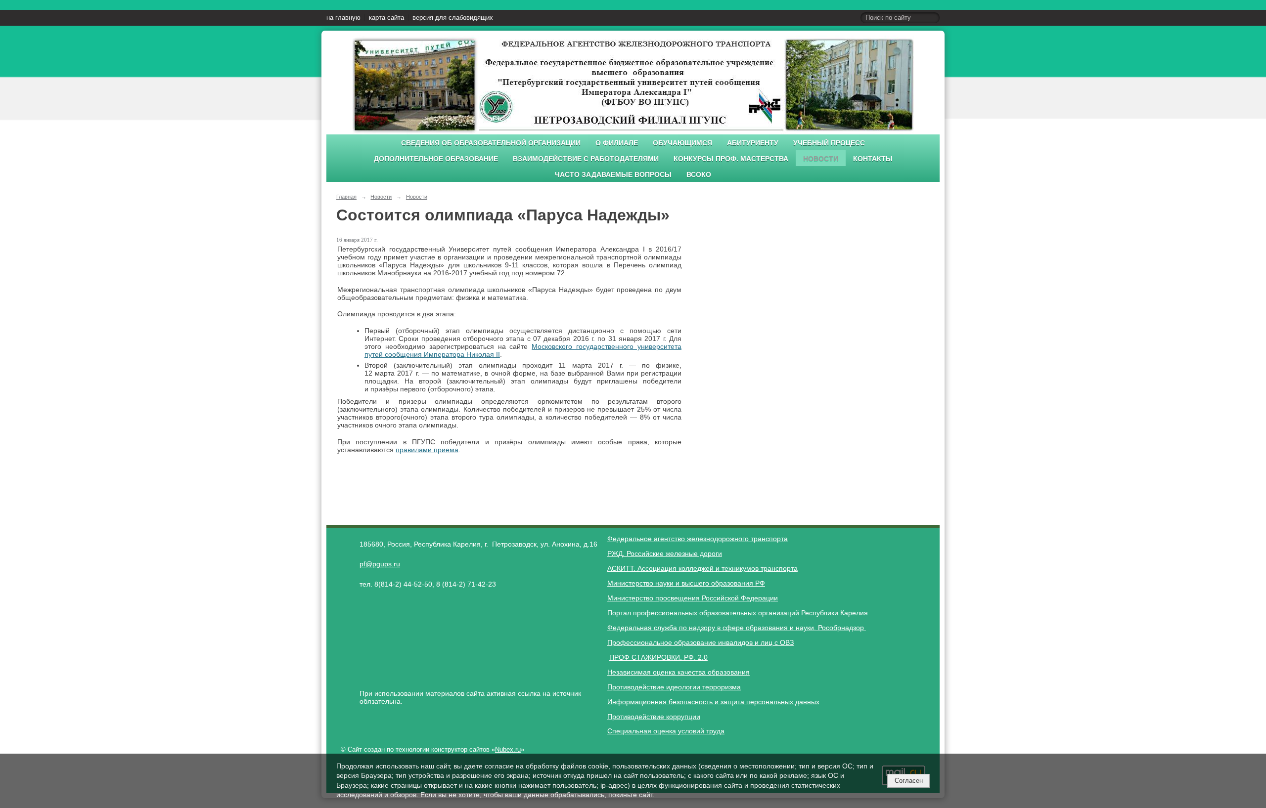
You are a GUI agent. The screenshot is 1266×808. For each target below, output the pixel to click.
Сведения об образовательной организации (491, 143)
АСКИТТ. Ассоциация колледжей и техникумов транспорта (702, 568)
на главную (343, 17)
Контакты (873, 159)
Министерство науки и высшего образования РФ (686, 583)
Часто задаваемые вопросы (613, 174)
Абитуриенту (752, 143)
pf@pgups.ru (380, 564)
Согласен (909, 780)
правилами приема (427, 450)
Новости (820, 159)
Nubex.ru (508, 749)
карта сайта (386, 17)
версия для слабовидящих (452, 17)
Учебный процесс (829, 143)
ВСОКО (698, 174)
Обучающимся (682, 143)
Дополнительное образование (436, 159)
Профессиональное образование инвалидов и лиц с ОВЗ (700, 642)
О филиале (616, 143)
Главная (346, 197)
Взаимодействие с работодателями (586, 159)
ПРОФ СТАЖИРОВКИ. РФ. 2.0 (658, 657)
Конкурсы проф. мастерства (731, 159)
